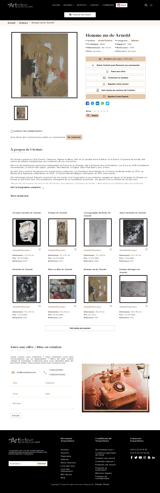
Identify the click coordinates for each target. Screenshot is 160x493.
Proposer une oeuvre (105, 465)
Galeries (65, 459)
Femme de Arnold (57, 213)
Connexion (108, 5)
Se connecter (74, 137)
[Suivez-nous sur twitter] (108, 103)
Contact (94, 5)
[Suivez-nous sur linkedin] (98, 103)
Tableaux (135, 41)
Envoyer (15, 416)
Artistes (81, 5)
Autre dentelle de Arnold (132, 213)
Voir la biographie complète (26, 187)
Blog (63, 478)
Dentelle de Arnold (22, 269)
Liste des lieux (68, 466)
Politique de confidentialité (102, 477)
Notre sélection (68, 463)
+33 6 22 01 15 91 (138, 450)
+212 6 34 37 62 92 (139, 453)
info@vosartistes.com (26, 372)
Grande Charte (102, 484)
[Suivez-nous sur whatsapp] (103, 103)
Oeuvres (67, 5)
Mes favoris (66, 474)
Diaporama (66, 456)
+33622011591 (56, 370)
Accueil (56, 5)
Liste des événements (67, 470)
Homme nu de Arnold (95, 269)
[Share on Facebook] (88, 103)
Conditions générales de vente (105, 454)
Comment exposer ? (105, 461)
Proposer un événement (101, 469)
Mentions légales (103, 473)
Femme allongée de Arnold (129, 271)
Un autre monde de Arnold (26, 213)
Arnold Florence (105, 41)
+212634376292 (57, 375)
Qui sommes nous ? (104, 450)
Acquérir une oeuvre (105, 458)
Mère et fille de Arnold (60, 269)
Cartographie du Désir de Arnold (97, 214)
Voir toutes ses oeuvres (80, 328)
